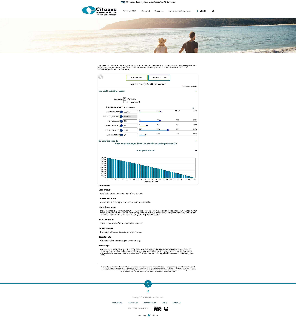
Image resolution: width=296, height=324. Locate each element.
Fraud (164, 302)
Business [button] (159, 11)
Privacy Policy (117, 302)
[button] (213, 11)
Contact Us (177, 302)
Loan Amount (133, 102)
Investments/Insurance (180, 11)
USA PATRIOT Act (150, 302)
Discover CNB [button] (129, 11)
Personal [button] (145, 11)
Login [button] (203, 11)
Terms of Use (133, 302)
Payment (131, 99)
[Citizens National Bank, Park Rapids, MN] (99, 11)
